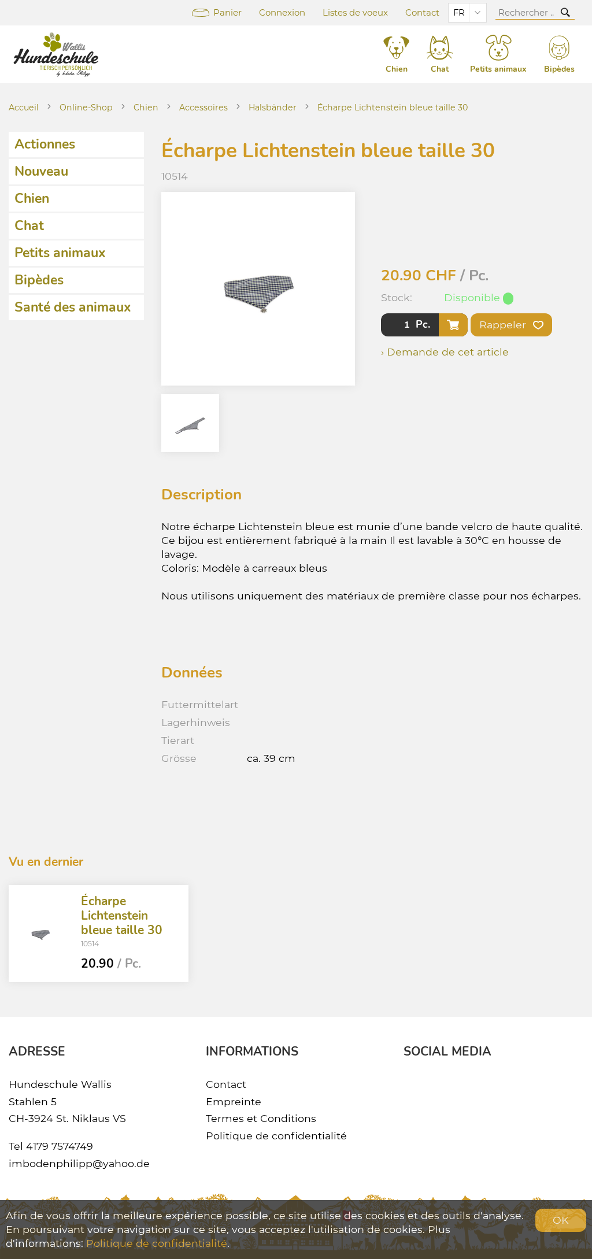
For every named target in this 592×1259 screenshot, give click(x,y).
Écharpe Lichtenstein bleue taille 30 (392, 107)
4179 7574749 (59, 1146)
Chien (146, 107)
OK (561, 1220)
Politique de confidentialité (276, 1136)
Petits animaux (60, 253)
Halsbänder (273, 107)
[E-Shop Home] (58, 54)
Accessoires (203, 107)
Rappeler (504, 325)
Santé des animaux (72, 307)
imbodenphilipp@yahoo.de (79, 1163)
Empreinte (233, 1101)
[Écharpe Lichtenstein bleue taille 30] (40, 933)
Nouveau (41, 171)
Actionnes (44, 144)
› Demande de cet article (445, 352)
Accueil (24, 107)
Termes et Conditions (261, 1118)
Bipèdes (39, 280)
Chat (29, 226)
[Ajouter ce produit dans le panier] (453, 324)
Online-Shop (86, 107)
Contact (422, 13)
